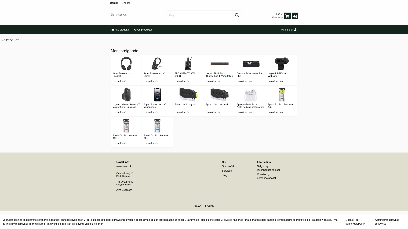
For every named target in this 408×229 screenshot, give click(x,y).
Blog (224, 175)
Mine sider (287, 29)
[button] (295, 16)
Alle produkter (122, 29)
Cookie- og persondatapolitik (267, 176)
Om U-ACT (228, 166)
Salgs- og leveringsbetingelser (268, 168)
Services (227, 170)
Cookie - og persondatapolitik (355, 221)
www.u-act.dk (123, 166)
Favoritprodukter (143, 29)
